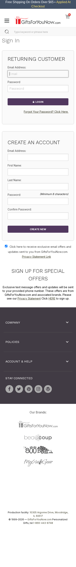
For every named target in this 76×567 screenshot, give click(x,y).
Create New (38, 229)
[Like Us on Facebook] (9, 389)
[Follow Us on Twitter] (19, 389)
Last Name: (14, 180)
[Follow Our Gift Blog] (48, 389)
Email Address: (17, 67)
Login (38, 101)
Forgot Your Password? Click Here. (46, 112)
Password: (14, 195)
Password (14, 82)
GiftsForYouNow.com (39, 519)
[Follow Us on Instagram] (38, 389)
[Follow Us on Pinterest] (29, 389)
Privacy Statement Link (36, 256)
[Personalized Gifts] (37, 19)
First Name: (15, 165)
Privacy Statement (29, 298)
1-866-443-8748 (43, 522)
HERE (52, 298)
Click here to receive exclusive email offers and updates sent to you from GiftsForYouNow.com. (39, 251)
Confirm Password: (20, 209)
